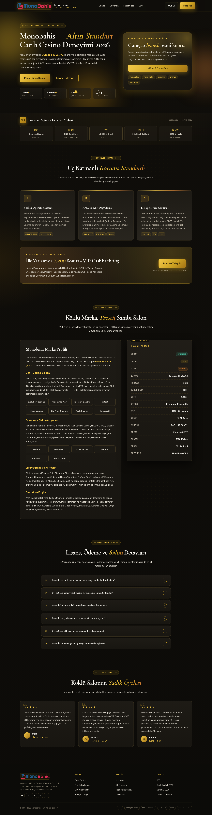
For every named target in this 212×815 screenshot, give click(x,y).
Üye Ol (171, 5)
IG (34, 795)
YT (46, 795)
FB (22, 795)
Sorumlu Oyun (163, 789)
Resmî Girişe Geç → (34, 78)
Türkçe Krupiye (81, 794)
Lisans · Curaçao (164, 794)
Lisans (102, 5)
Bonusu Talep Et (172, 263)
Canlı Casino (80, 780)
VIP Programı (121, 785)
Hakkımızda (128, 5)
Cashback (120, 794)
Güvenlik (114, 5)
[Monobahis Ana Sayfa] (45, 776)
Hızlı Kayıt (120, 780)
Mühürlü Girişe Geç (158, 68)
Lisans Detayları (65, 78)
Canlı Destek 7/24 (165, 785)
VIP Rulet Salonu (82, 789)
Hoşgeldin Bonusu (124, 789)
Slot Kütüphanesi (82, 785)
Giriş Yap (187, 5)
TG (40, 795)
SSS (141, 5)
